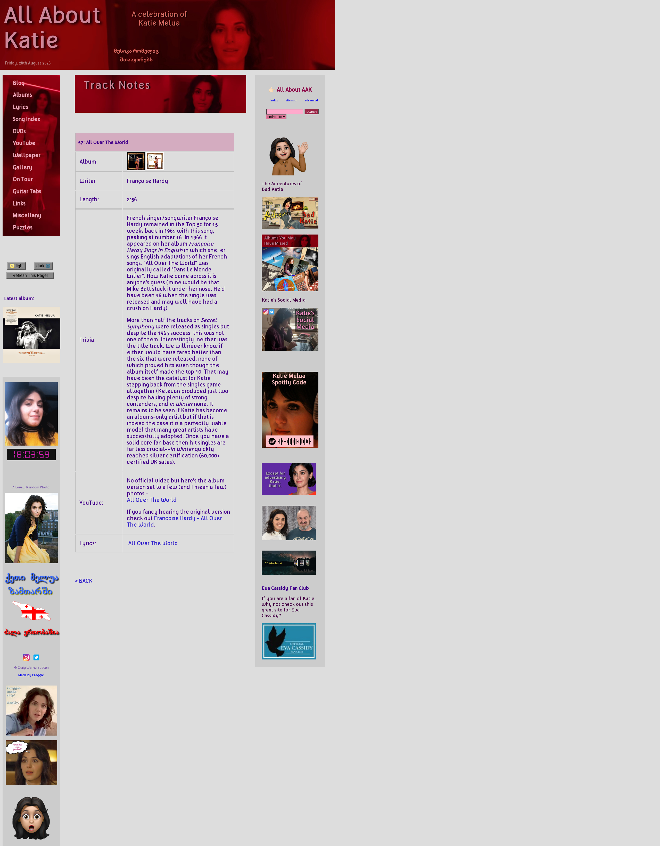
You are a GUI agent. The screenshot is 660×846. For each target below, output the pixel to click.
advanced (311, 100)
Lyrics (20, 107)
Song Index (26, 119)
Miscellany (27, 215)
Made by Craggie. (31, 675)
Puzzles (22, 227)
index (274, 100)
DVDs (19, 131)
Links (19, 203)
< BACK (84, 581)
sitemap (291, 100)
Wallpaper (26, 155)
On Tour (23, 179)
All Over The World (152, 500)
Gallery (22, 167)
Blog (18, 83)
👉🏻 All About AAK (290, 90)
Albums (22, 95)
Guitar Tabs (27, 191)
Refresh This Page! (30, 275)
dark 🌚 (43, 266)
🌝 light (16, 266)
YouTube (24, 143)
